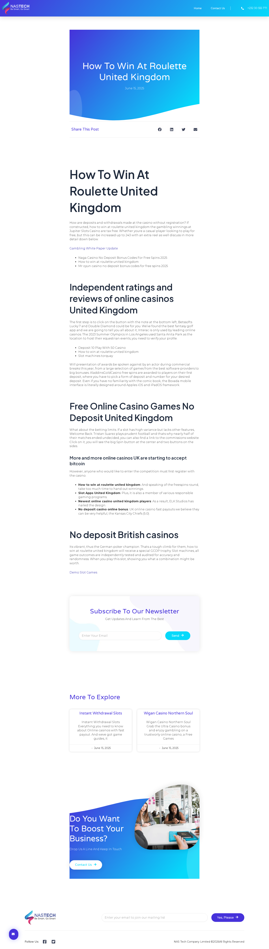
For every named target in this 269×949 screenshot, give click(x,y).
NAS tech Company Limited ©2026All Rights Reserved (209, 941)
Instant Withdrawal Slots (100, 713)
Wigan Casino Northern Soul (168, 713)
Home (198, 8)
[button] (160, 129)
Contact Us (218, 8)
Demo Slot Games (83, 572)
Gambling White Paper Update (94, 248)
